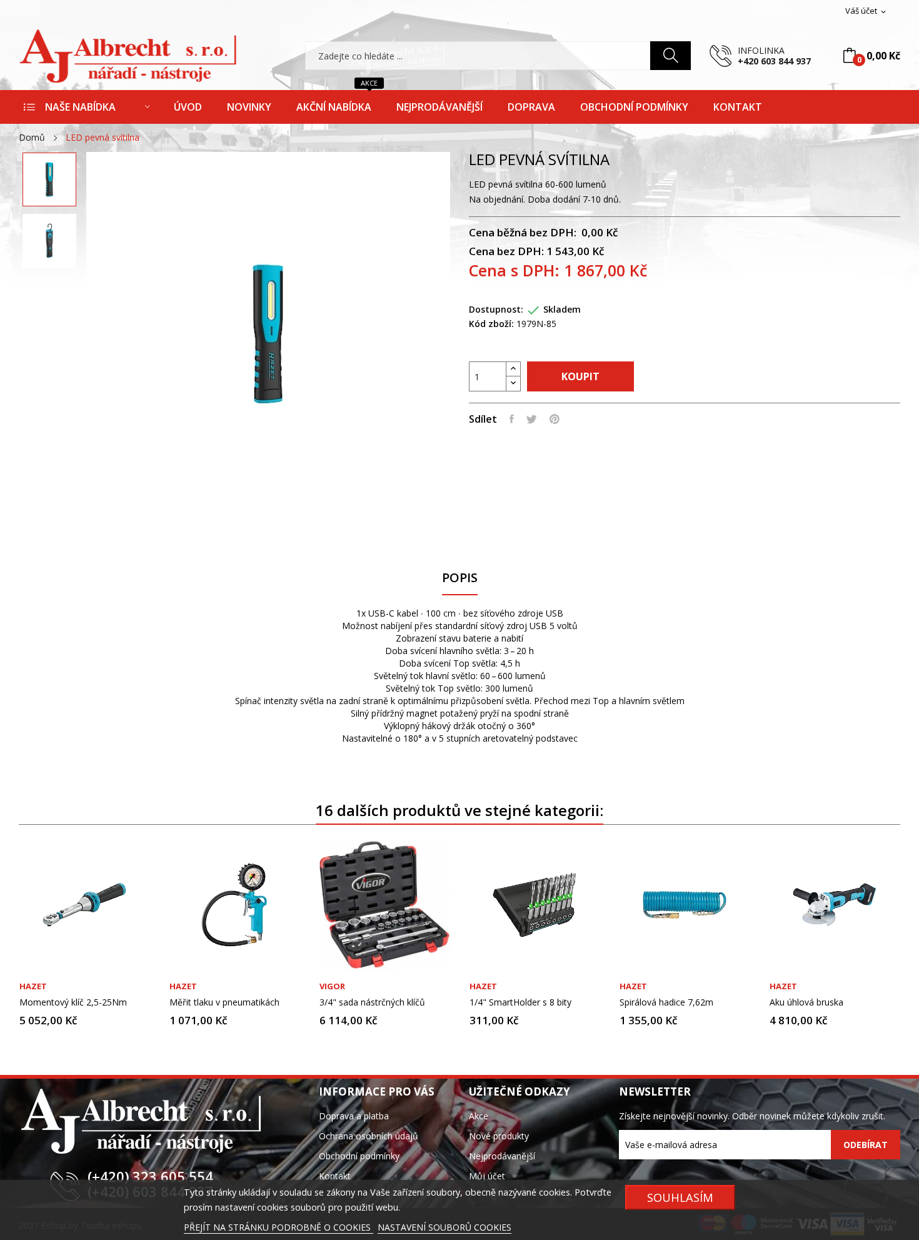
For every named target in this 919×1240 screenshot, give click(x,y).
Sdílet (511, 419)
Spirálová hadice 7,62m (666, 1002)
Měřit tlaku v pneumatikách (224, 1002)
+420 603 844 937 (774, 61)
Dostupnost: (496, 309)
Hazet (33, 986)
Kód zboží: (491, 324)
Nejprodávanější (502, 1156)
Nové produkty (499, 1136)
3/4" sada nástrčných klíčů (372, 1002)
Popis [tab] (460, 578)
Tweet (531, 419)
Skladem (562, 309)
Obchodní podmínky (359, 1156)
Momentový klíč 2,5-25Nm (73, 1002)
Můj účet (487, 1176)
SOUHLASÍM (680, 1197)
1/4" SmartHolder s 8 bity (520, 1002)
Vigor (332, 986)
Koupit (580, 376)
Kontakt (335, 1176)
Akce (478, 1116)
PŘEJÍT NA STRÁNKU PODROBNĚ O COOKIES (278, 1227)
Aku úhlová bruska (806, 1002)
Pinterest (554, 419)
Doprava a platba (354, 1116)
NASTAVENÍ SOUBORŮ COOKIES (444, 1227)
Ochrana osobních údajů (368, 1136)
